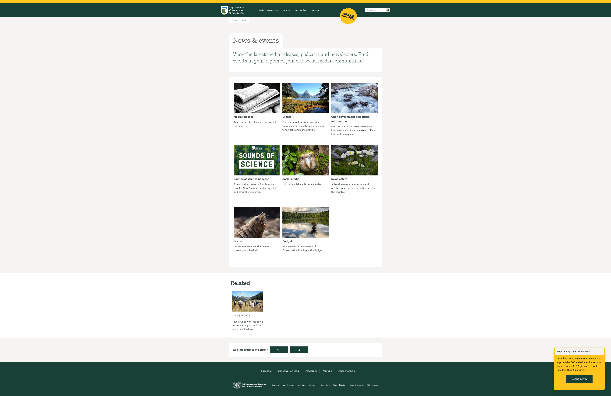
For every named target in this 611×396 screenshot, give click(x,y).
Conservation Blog (288, 370)
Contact (312, 385)
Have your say (241, 315)
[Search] (388, 10)
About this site (339, 385)
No (299, 349)
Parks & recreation (268, 10)
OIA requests (372, 385)
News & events (288, 385)
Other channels (346, 370)
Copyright (325, 385)
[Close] (601, 351)
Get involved (301, 10)
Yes (279, 349)
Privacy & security (356, 385)
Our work (317, 10)
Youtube (327, 370)
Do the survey (579, 378)
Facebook (266, 370)
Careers (275, 385)
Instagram (311, 370)
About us (301, 385)
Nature (286, 10)
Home (234, 20)
